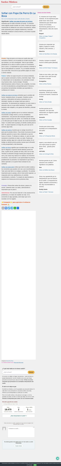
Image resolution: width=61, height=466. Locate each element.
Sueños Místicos (9, 2)
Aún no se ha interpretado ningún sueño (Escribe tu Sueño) (15, 18)
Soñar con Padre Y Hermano (46, 192)
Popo (12, 360)
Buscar (46, 7)
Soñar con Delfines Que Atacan (46, 170)
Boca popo (16, 362)
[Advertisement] (18, 46)
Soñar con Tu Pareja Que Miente (47, 136)
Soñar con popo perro (7, 167)
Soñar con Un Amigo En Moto (46, 154)
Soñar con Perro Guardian (45, 120)
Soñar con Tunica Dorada (45, 102)
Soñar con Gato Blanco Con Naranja (48, 54)
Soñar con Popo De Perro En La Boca (18, 14)
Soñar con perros (6, 130)
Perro (10, 360)
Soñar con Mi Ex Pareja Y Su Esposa (48, 68)
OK (35, 464)
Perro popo (21, 362)
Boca (7, 360)
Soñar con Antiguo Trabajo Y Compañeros (46, 37)
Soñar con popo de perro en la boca (21, 21)
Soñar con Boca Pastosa (45, 84)
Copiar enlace (18, 445)
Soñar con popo (6, 112)
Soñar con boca (6, 147)
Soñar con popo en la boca (9, 95)
